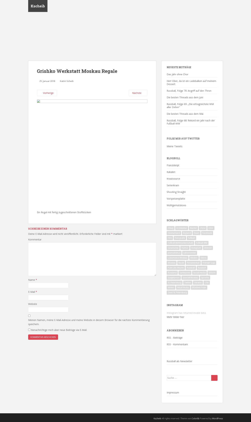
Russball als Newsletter (179, 361)
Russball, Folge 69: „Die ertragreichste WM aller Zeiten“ (190, 105)
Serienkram (173, 185)
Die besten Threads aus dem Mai (185, 113)
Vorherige (48, 93)
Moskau (171, 262)
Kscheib (38, 6)
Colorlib (195, 418)
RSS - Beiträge (175, 337)
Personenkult (193, 262)
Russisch (202, 267)
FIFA (170, 237)
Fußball (191, 237)
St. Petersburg (174, 282)
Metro (203, 257)
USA (207, 282)
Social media (199, 272)
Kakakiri (171, 172)
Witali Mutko (183, 287)
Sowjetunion (174, 277)
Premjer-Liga (209, 262)
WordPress (217, 418)
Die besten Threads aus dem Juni (185, 97)
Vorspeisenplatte (176, 198)
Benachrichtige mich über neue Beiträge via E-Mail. (59, 330)
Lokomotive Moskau (177, 257)
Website (32, 304)
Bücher (193, 228)
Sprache (205, 277)
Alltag (170, 228)
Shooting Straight (176, 192)
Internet (208, 247)
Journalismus (174, 252)
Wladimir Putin (199, 287)
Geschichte (173, 247)
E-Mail (32, 291)
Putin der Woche (176, 267)
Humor (185, 247)
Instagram (196, 247)
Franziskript (173, 165)
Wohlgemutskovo (176, 205)
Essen (196, 233)
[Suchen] (214, 378)
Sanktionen (185, 272)
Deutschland (174, 233)
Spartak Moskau (190, 277)
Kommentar (34, 239)
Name (32, 279)
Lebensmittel (189, 252)
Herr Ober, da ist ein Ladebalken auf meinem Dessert (191, 82)
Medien (194, 257)
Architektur (181, 228)
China (202, 228)
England (187, 233)
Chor (210, 228)
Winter (171, 287)
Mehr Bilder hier (175, 317)
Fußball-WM (201, 242)
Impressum (173, 392)
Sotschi (212, 272)
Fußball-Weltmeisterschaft (180, 242)
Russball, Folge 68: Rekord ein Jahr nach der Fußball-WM (191, 122)
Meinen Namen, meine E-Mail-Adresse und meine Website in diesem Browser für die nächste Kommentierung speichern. (89, 322)
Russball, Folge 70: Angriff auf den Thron (189, 90)
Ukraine (198, 282)
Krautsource (173, 178)
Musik (181, 262)
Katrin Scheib (67, 81)
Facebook (207, 233)
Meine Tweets (174, 146)
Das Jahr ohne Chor (177, 74)
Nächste (137, 93)
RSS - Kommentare (177, 344)
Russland (172, 272)
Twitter (187, 282)
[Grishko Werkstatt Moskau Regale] (92, 154)
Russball (191, 267)
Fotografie (180, 237)
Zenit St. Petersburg (177, 292)
